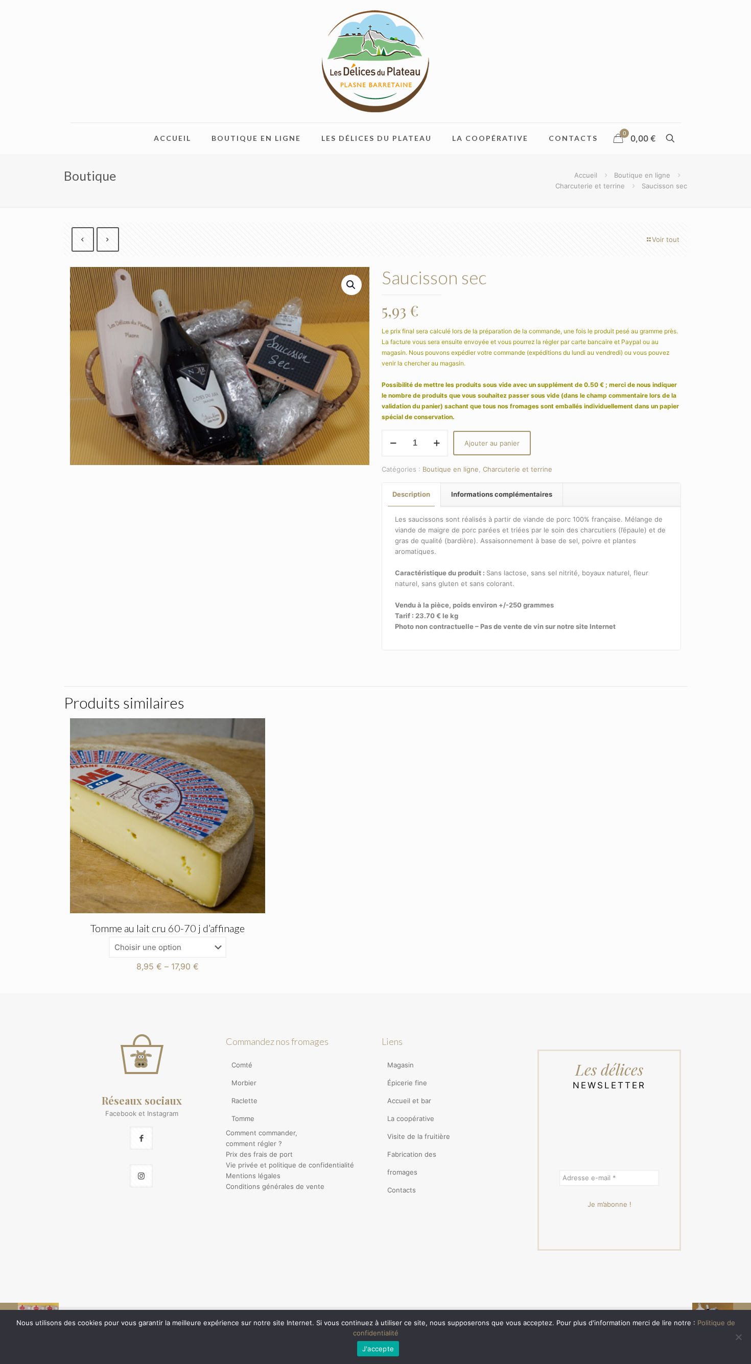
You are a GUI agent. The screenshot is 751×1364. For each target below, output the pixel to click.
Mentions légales (253, 1176)
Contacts (401, 1190)
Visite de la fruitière (418, 1136)
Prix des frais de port (259, 1154)
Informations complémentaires (501, 494)
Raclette (244, 1101)
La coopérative (410, 1118)
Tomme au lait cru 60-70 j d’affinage (167, 928)
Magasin (400, 1065)
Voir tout (665, 239)
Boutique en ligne (642, 175)
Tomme (242, 1118)
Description (411, 494)
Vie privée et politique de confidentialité (290, 1165)
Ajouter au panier (492, 443)
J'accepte (378, 1349)
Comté (241, 1065)
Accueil (585, 175)
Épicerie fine (407, 1083)
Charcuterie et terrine (590, 186)
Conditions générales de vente (275, 1186)
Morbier (243, 1083)
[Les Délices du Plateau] (375, 61)
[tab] (411, 494)
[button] (351, 285)
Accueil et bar (409, 1101)
